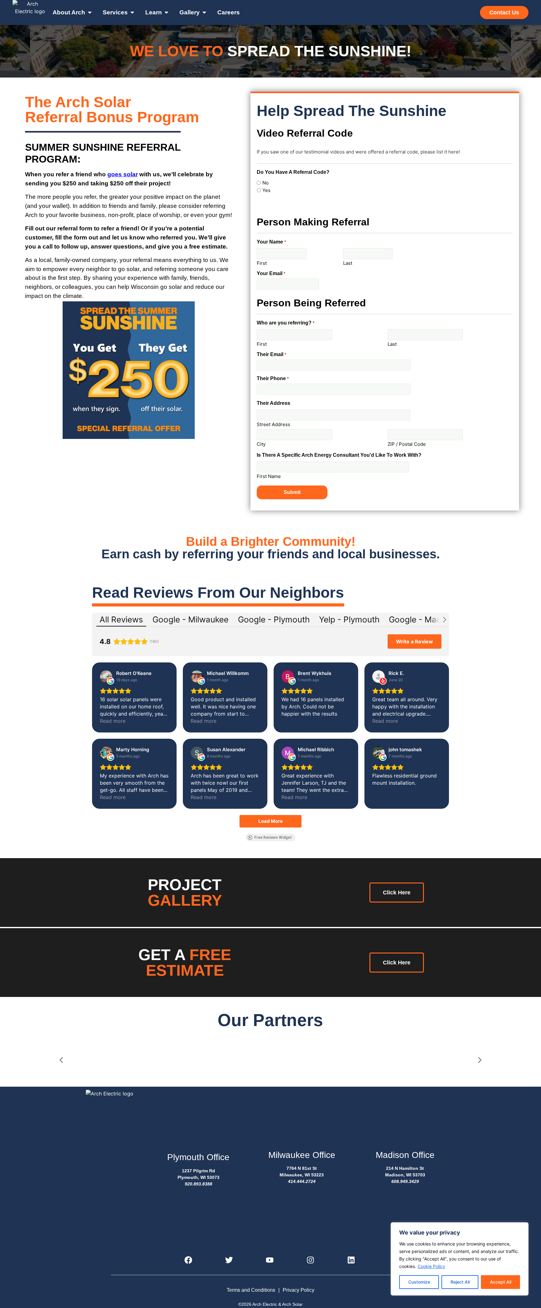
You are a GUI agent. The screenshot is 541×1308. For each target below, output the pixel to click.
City (261, 443)
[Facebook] (189, 1260)
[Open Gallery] (204, 12)
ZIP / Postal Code (407, 443)
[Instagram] (311, 1260)
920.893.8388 (198, 1183)
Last (347, 262)
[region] (459, 1258)
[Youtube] (270, 1260)
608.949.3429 (405, 1181)
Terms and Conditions (251, 1290)
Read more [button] (113, 721)
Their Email (271, 354)
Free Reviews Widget (273, 837)
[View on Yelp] (378, 676)
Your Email (271, 273)
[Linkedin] (352, 1260)
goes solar (122, 174)
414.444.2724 (302, 1181)
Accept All (500, 1282)
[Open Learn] (166, 12)
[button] (61, 1060)
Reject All (460, 1282)
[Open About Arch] (90, 12)
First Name (269, 476)
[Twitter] (229, 1260)
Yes (266, 190)
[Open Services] (132, 12)
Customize (419, 1282)
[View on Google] (106, 676)
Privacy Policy (298, 1290)
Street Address (273, 424)
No (265, 182)
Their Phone (272, 378)
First (262, 262)
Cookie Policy (431, 1266)
